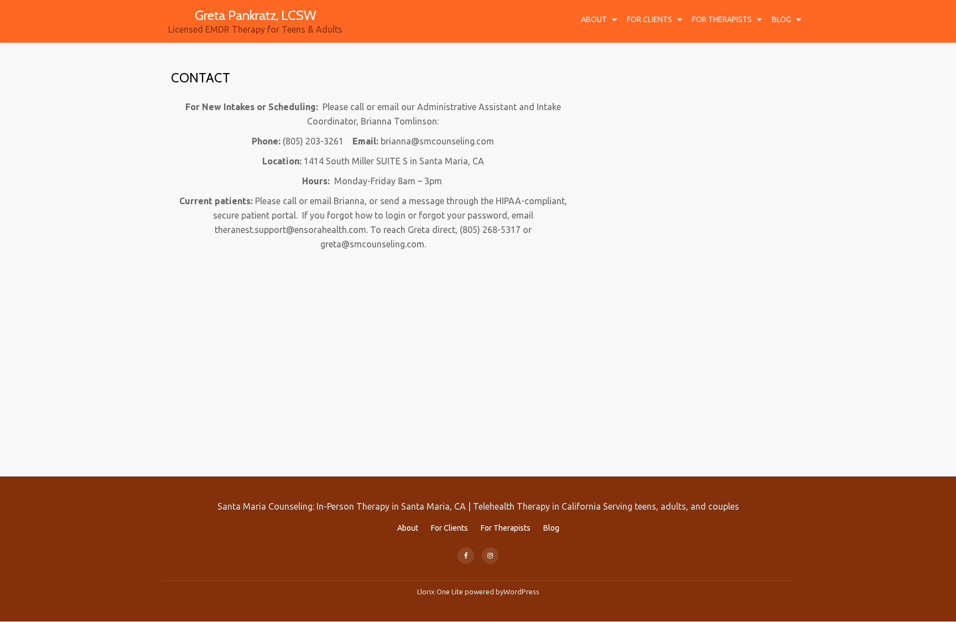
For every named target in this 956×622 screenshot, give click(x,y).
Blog (781, 19)
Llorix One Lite (441, 591)
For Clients (649, 19)
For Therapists (722, 19)
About (594, 19)
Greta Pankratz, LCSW (255, 15)
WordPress (521, 591)
